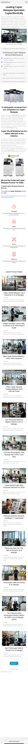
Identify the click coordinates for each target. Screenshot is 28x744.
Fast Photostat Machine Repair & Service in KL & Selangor (14, 421)
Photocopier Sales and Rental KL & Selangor (14, 583)
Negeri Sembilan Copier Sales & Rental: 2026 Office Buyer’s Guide (14, 325)
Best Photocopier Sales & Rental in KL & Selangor (14, 648)
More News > (14, 662)
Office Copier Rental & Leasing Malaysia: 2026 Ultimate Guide (14, 388)
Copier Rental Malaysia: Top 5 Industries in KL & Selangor (14, 293)
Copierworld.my (5, 2)
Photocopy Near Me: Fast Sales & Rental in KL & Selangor (14, 549)
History (14, 668)
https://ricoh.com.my (14, 232)
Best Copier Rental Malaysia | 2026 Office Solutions (14, 357)
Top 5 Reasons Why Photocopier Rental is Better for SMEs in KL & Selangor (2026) (14, 615)
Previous (3, 35)
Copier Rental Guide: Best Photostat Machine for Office (14, 485)
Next (25, 35)
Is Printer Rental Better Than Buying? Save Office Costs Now (14, 454)
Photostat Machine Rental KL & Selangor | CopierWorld (14, 516)
